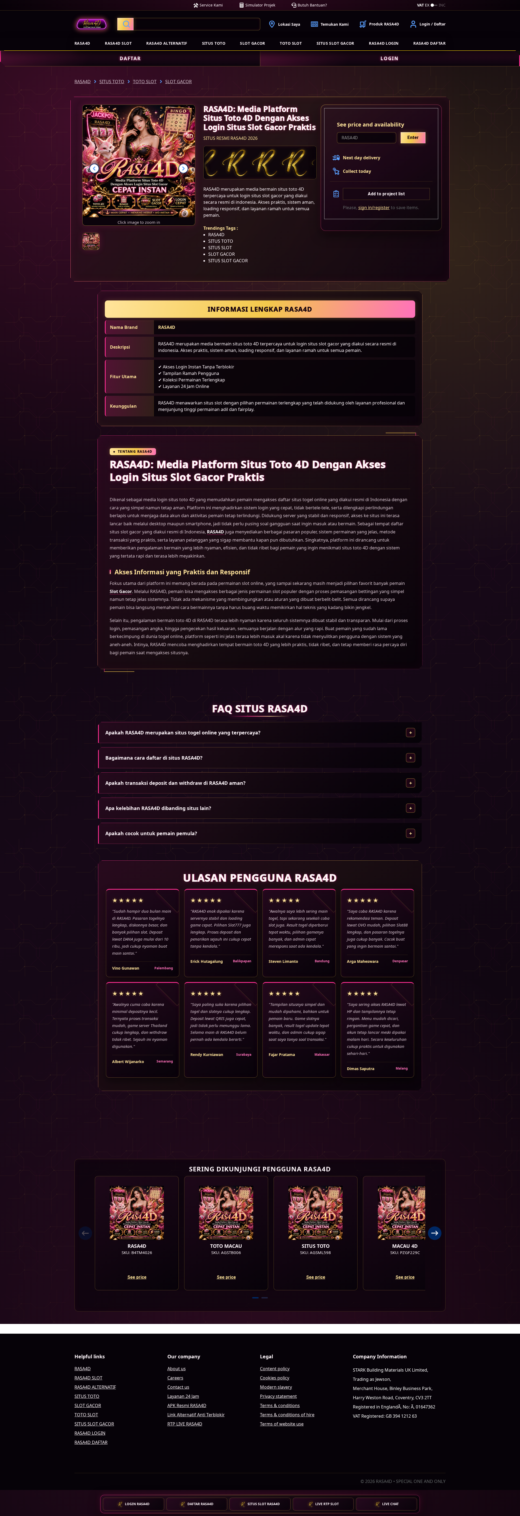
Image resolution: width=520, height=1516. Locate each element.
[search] (188, 24)
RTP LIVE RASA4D (184, 1424)
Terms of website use (282, 1424)
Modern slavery (276, 1387)
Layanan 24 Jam (183, 1396)
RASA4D (82, 43)
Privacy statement (278, 1396)
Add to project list (386, 193)
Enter (413, 137)
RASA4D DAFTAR (429, 43)
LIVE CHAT (390, 1504)
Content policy (275, 1369)
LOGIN (390, 58)
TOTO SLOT (291, 43)
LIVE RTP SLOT (327, 1504)
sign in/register (374, 207)
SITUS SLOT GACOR (335, 43)
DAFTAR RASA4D (200, 1504)
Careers (175, 1378)
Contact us (178, 1387)
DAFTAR (130, 58)
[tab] (255, 1297)
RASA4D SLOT (118, 43)
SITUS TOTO (214, 43)
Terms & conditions (280, 1405)
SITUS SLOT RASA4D (264, 1504)
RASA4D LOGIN (383, 43)
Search (125, 24)
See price (137, 1277)
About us (176, 1369)
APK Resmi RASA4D (186, 1405)
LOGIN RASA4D (137, 1504)
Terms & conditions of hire (287, 1415)
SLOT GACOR (252, 43)
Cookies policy (274, 1378)
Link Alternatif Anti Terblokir (196, 1415)
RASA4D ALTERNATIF (166, 43)
